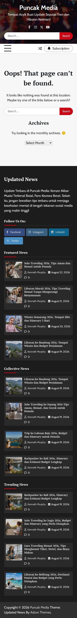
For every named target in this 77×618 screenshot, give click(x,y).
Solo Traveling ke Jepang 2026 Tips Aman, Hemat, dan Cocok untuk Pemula (46, 408)
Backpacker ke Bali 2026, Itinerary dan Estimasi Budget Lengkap (46, 460)
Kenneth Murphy (37, 272)
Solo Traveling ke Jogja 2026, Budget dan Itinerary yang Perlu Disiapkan (47, 522)
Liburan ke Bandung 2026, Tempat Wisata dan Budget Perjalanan (46, 344)
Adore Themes (40, 612)
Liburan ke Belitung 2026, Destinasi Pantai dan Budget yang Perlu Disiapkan (46, 578)
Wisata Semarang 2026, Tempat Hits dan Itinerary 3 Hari (47, 318)
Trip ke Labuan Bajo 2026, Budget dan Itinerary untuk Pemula (45, 434)
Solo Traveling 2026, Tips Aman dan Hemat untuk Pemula (47, 265)
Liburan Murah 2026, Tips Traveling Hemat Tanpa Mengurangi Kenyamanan (47, 292)
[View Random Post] (40, 48)
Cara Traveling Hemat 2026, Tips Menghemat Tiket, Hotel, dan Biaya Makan (46, 549)
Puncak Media (38, 8)
